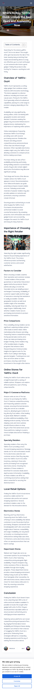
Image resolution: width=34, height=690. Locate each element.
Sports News (23, 30)
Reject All (17, 686)
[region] (17, 674)
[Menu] (31, 3)
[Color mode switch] (26, 3)
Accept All (17, 676)
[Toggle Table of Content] (23, 44)
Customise (17, 681)
